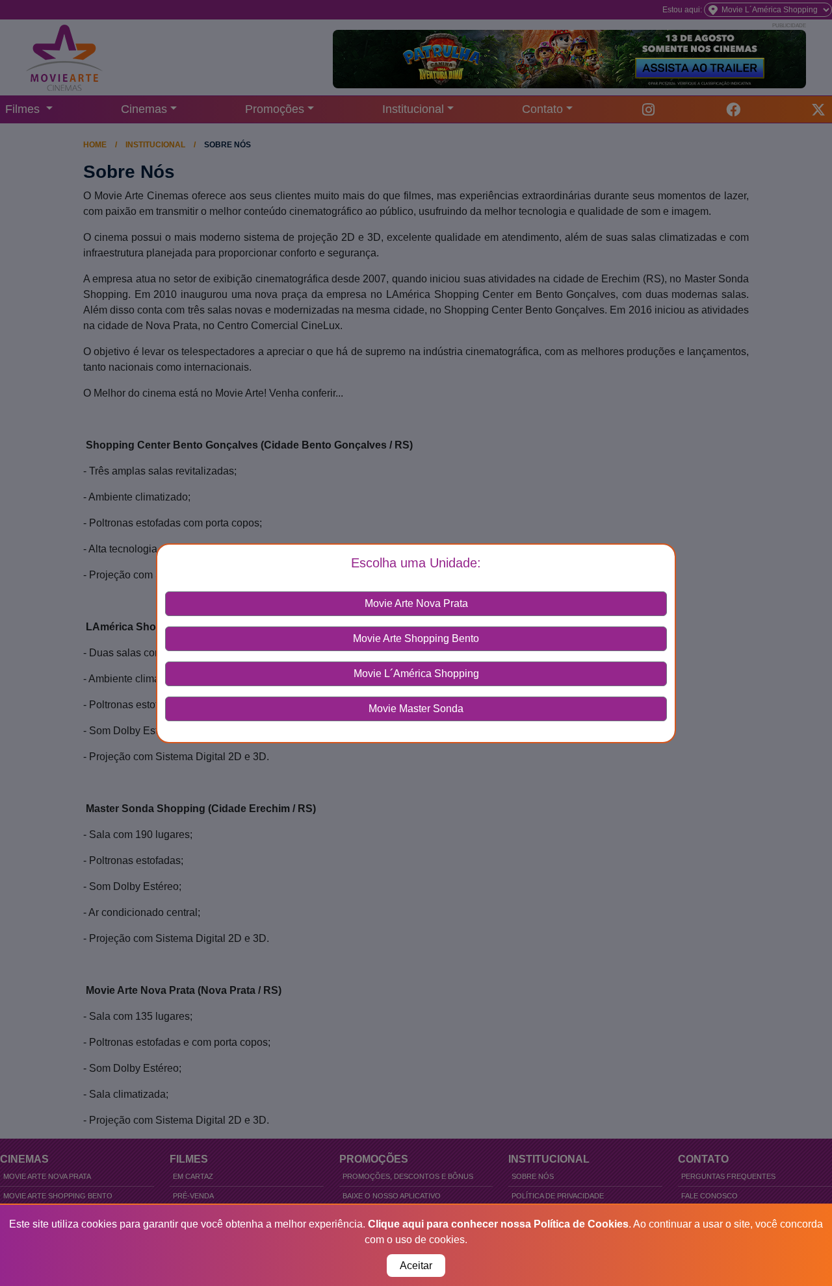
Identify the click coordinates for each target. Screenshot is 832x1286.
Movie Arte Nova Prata (416, 603)
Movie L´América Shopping (416, 673)
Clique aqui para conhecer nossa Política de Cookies (498, 1224)
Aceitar (416, 1265)
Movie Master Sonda (416, 708)
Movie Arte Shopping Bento (416, 638)
